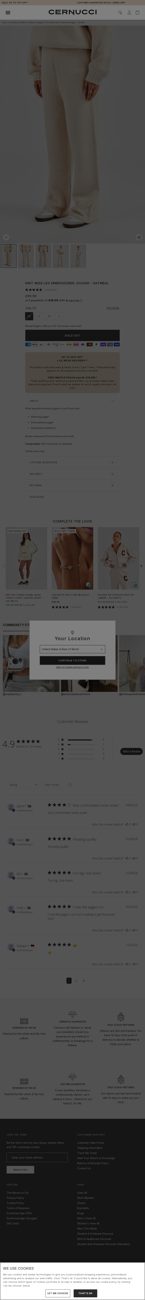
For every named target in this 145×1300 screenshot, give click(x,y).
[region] (72, 1281)
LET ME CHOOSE (57, 1293)
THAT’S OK (85, 1293)
